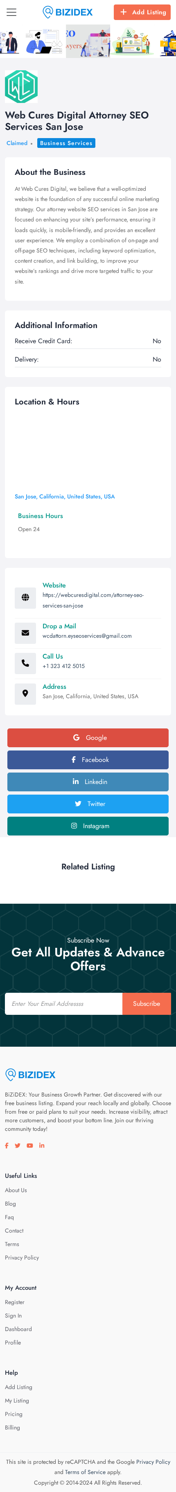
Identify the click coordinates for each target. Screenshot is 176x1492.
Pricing (14, 1414)
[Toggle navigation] (11, 12)
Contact (14, 1230)
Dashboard (18, 1329)
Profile (13, 1342)
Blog (10, 1203)
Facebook (94, 759)
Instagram (95, 826)
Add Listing (149, 12)
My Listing (17, 1400)
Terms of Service (85, 1472)
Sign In (13, 1315)
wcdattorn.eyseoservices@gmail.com (87, 636)
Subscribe (146, 1003)
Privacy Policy (22, 1257)
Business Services (66, 143)
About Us (16, 1190)
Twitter (95, 804)
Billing (12, 1427)
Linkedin (95, 781)
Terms (12, 1244)
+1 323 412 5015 (64, 666)
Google (95, 737)
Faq (9, 1217)
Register (15, 1302)
